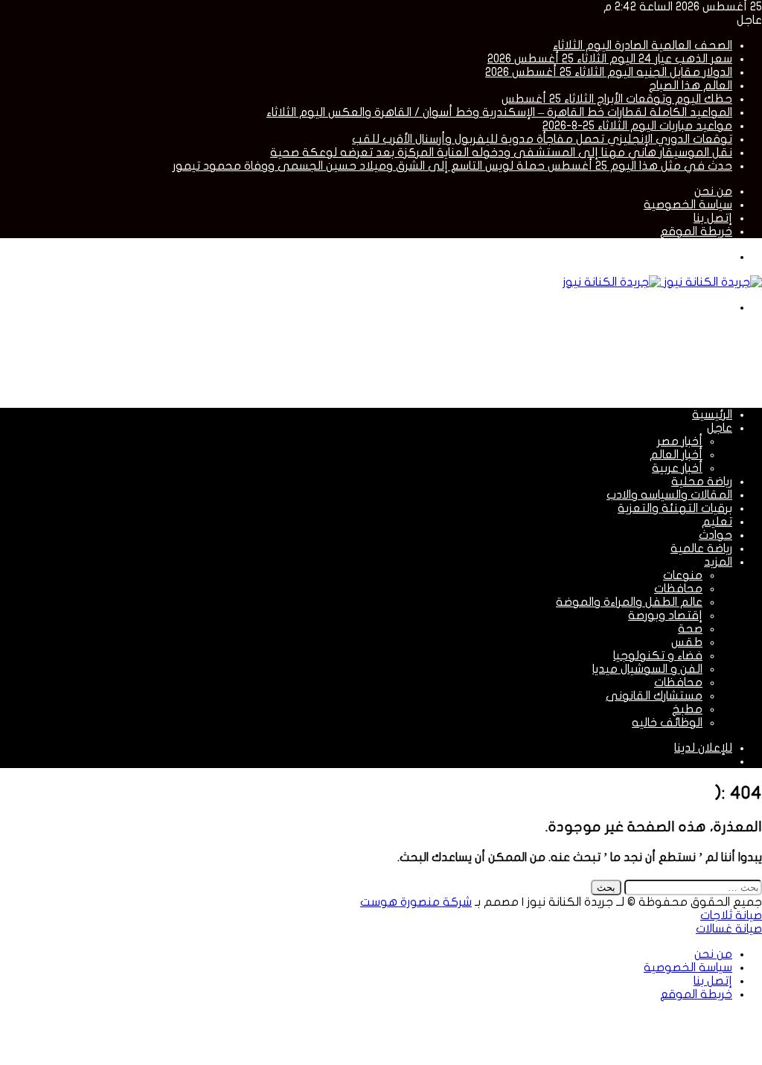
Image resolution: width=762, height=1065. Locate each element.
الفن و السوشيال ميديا (647, 669)
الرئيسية (712, 414)
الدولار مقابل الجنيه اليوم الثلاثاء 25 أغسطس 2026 (608, 72)
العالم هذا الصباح (690, 86)
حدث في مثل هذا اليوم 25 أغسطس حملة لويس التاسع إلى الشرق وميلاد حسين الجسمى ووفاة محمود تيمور (452, 166)
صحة (690, 629)
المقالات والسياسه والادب (669, 495)
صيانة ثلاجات (731, 915)
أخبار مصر (679, 441)
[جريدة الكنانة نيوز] (662, 282)
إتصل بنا (713, 218)
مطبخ (687, 709)
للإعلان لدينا (703, 748)
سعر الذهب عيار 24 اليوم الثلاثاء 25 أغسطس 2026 (609, 59)
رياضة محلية (701, 481)
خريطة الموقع (696, 231)
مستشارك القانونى (654, 696)
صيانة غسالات (729, 929)
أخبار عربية (677, 468)
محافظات (678, 589)
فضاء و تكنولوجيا (657, 656)
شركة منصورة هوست (416, 902)
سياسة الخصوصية (688, 205)
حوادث (715, 535)
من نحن (713, 191)
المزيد (718, 562)
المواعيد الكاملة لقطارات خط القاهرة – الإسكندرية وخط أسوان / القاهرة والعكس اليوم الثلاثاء (499, 112)
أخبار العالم (676, 455)
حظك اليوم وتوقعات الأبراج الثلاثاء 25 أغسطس (617, 99)
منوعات (682, 575)
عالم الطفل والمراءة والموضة (629, 602)
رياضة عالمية (701, 548)
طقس (686, 642)
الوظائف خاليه (667, 723)
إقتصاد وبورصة (665, 615)
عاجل (719, 428)
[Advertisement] (491, 359)
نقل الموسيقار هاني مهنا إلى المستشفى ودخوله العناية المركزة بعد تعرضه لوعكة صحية (501, 153)
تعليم (717, 522)
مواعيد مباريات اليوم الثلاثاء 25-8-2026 (637, 126)
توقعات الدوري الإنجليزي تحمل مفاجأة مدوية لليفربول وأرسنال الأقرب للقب (542, 139)
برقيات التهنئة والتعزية (675, 508)
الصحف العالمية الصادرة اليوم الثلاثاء (642, 45)
